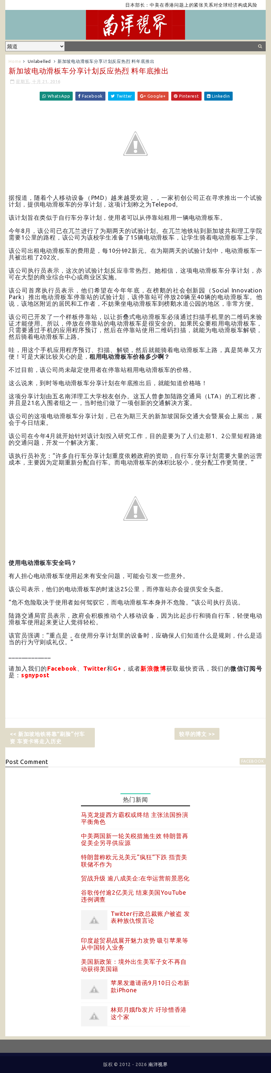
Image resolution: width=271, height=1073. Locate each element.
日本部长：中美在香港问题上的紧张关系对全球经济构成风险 (179, 5)
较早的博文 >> (197, 734)
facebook (252, 761)
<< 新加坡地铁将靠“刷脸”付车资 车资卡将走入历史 (47, 737)
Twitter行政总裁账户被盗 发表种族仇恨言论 (150, 917)
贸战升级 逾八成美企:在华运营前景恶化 (135, 878)
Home (15, 61)
